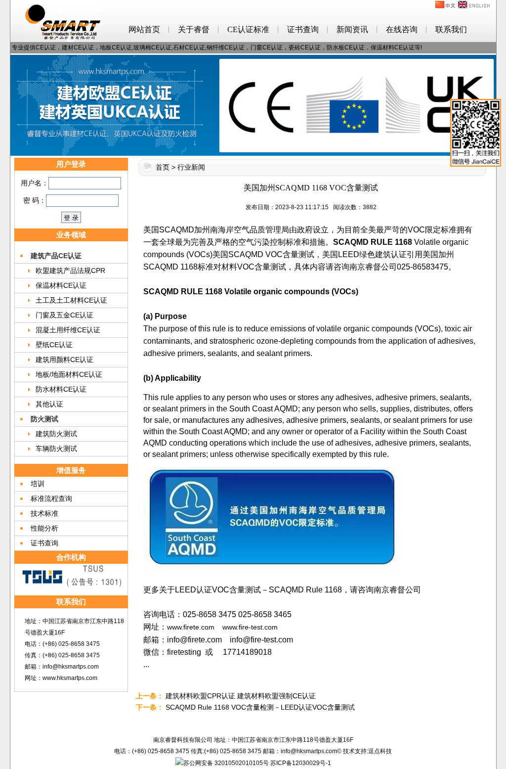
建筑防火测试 (56, 434)
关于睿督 (194, 29)
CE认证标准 (248, 29)
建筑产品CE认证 (56, 256)
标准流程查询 (51, 498)
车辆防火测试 (56, 448)
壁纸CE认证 (54, 345)
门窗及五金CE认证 (64, 315)
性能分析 (44, 528)
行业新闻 (191, 167)
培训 (37, 484)
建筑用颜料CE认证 (64, 359)
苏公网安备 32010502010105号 (226, 763)
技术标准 (44, 513)
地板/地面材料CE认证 (69, 374)
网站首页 (144, 29)
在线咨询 (402, 29)
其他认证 (49, 404)
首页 (162, 167)
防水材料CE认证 (61, 389)
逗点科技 (380, 751)
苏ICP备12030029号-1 (300, 763)
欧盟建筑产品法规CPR (70, 270)
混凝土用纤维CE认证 (68, 330)
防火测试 (44, 419)
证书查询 (303, 29)
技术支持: (355, 751)
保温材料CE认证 (61, 285)
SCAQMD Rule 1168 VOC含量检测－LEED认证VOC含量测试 (260, 707)
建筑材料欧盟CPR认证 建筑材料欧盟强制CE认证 (241, 696)
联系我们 (451, 29)
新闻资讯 (352, 29)
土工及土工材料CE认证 (71, 300)
